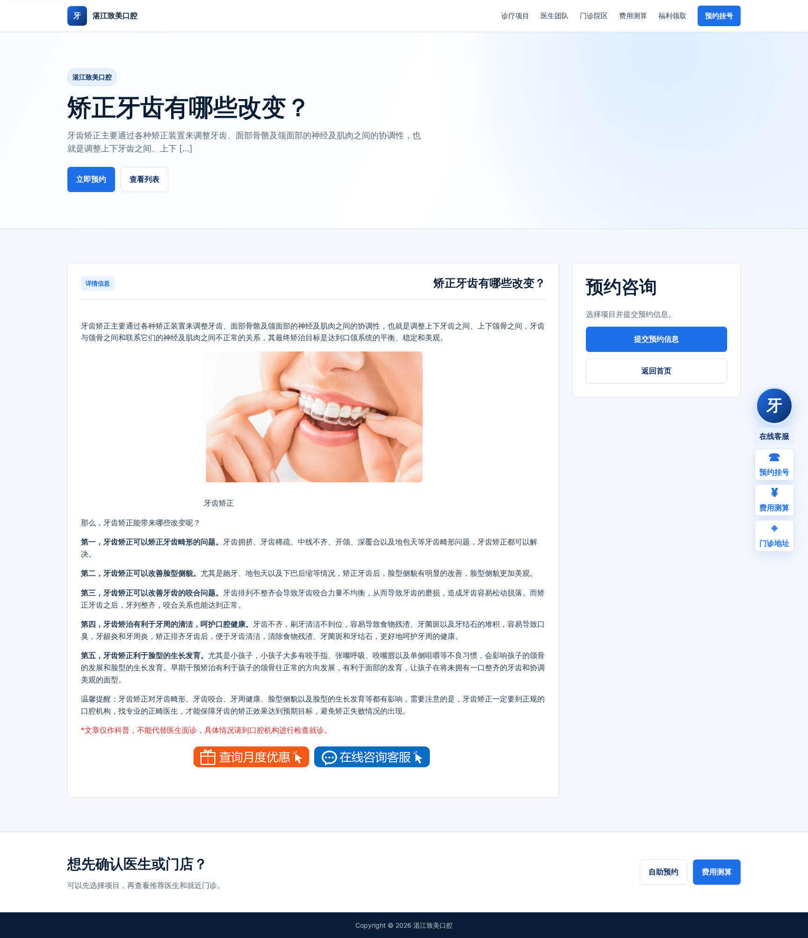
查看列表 (144, 179)
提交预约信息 (656, 339)
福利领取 (672, 15)
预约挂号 (719, 15)
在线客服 (774, 436)
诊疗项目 (515, 15)
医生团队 (555, 15)
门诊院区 (594, 15)
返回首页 (656, 370)
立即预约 (91, 179)
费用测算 (633, 15)
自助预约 (663, 871)
